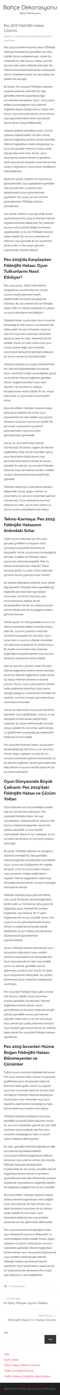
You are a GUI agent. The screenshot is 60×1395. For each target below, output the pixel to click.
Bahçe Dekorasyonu (30, 7)
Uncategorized (16, 1286)
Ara (6, 1332)
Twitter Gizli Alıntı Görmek (18, 1370)
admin (47, 36)
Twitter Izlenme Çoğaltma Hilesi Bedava (27, 1376)
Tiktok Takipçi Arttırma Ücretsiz (22, 1365)
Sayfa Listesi (11, 1359)
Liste (6, 1354)
